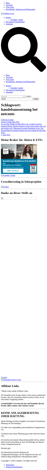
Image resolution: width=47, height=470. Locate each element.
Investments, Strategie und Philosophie (20, 9)
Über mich (10, 7)
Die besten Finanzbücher (15, 22)
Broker (8, 18)
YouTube (9, 5)
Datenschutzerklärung (14, 467)
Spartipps (9, 24)
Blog (8, 3)
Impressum (10, 465)
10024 (28, 96)
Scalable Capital (17, 20)
